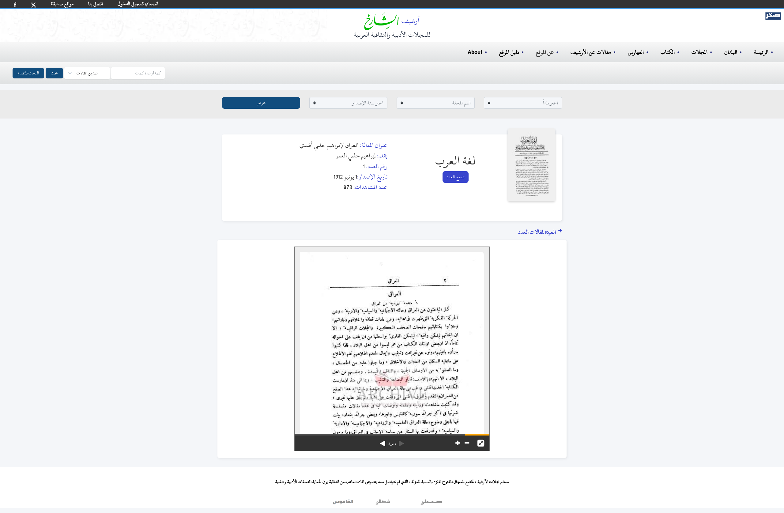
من (392, 444)
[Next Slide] (382, 441)
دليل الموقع (509, 52)
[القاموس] (343, 503)
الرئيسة (761, 52)
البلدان (730, 52)
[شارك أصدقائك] (15, 4)
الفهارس (636, 52)
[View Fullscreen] (481, 443)
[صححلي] (431, 503)
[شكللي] (382, 503)
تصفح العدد (456, 177)
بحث (54, 73)
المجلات (699, 52)
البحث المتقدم (28, 73)
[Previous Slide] (401, 441)
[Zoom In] (457, 443)
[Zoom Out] (467, 443)
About (475, 52)
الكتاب (668, 52)
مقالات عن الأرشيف (591, 52)
